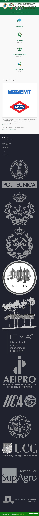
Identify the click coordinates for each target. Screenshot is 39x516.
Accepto (33, 513)
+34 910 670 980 (6, 0)
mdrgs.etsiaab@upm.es (15, 0)
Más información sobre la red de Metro (9, 129)
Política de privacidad (20, 514)
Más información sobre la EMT (7, 124)
